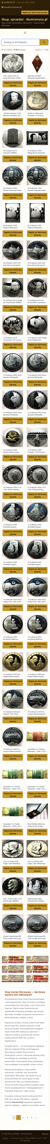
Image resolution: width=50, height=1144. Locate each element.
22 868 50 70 (9, 2)
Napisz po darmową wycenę (34, 12)
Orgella (5, 1138)
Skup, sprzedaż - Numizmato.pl (25, 19)
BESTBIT (27, 1140)
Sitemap (45, 1133)
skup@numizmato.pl (13, 7)
